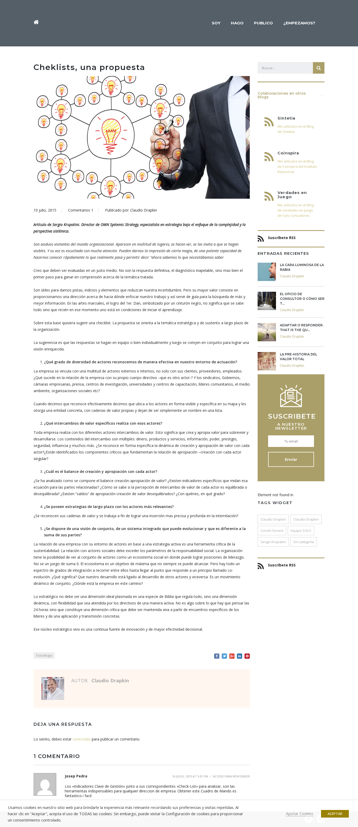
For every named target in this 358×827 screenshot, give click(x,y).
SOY (216, 22)
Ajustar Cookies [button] (299, 813)
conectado (82, 739)
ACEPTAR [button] (335, 813)
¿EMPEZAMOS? (299, 22)
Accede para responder (231, 776)
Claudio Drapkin (273, 519)
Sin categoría (303, 541)
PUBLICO (263, 22)
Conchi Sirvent (272, 530)
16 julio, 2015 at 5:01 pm (190, 776)
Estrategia (44, 655)
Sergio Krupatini (273, 541)
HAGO (237, 22)
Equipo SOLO (301, 530)
